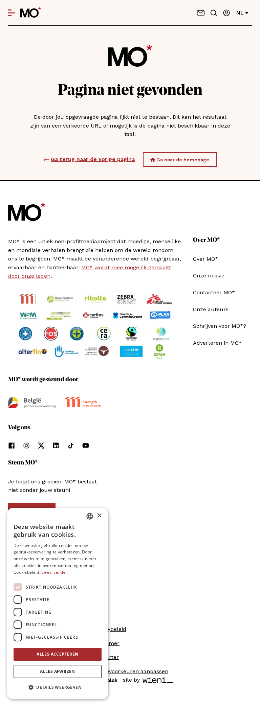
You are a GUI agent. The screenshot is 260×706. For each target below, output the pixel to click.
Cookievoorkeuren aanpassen (130, 671)
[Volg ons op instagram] (26, 445)
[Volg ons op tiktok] (70, 445)
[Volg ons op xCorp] (41, 445)
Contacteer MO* (214, 292)
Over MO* (205, 259)
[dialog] (57, 603)
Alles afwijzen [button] (57, 671)
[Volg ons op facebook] (11, 445)
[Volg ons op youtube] (85, 445)
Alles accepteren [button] (57, 654)
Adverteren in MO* (217, 343)
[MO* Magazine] (30, 13)
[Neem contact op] (200, 13)
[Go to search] (213, 13)
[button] (58, 687)
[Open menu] (11, 12)
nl (240, 12)
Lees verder (54, 572)
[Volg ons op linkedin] (55, 445)
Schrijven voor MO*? (219, 326)
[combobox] (89, 516)
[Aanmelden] (226, 13)
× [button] (99, 515)
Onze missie (208, 275)
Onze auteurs (211, 309)
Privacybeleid (109, 629)
